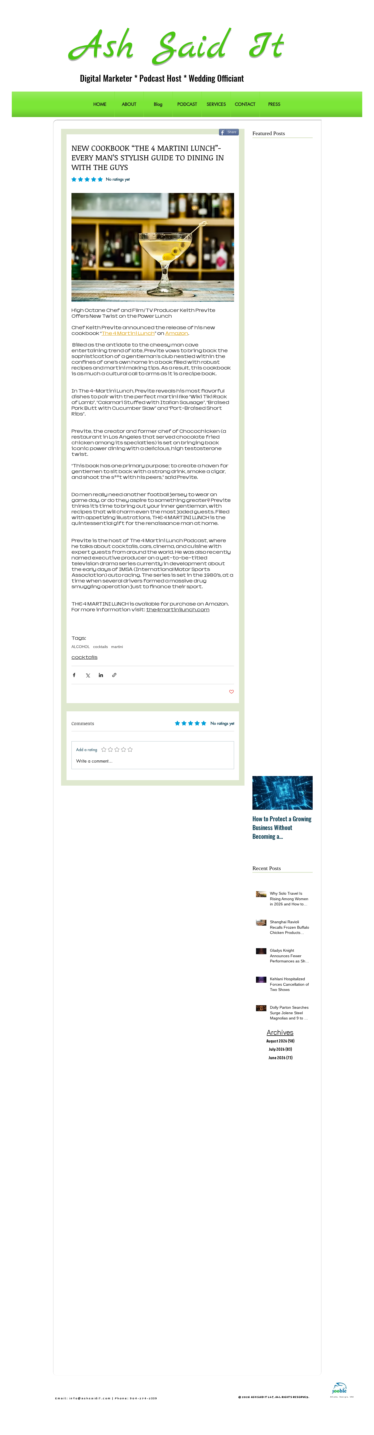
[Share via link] (114, 675)
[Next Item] (303, 793)
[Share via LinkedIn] (100, 675)
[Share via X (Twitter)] (87, 675)
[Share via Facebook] (74, 675)
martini (117, 646)
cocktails (100, 646)
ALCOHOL (80, 646)
